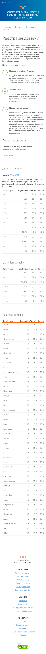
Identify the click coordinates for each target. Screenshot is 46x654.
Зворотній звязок (23, 625)
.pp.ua (5, 301)
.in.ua (5, 296)
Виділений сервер (23, 18)
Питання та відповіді (23, 611)
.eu (4, 223)
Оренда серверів (23, 583)
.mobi (5, 227)
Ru (6, 2)
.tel (4, 232)
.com (5, 194)
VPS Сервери (23, 580)
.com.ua (6, 277)
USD (12, 175)
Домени (11, 15)
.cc (4, 246)
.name (5, 218)
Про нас (23, 622)
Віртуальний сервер (29, 15)
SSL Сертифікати (23, 587)
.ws (4, 242)
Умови (23, 635)
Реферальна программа (23, 608)
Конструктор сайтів (17, 12)
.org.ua (6, 287)
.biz (4, 208)
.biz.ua (5, 291)
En (9, 2)
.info (5, 213)
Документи (23, 604)
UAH (17, 175)
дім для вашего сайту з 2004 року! (23, 7)
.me (4, 237)
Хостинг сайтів (23, 576)
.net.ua (5, 282)
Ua (3, 2)
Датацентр (23, 628)
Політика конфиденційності (23, 632)
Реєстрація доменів (23, 573)
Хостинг (34, 12)
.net (4, 199)
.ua (4, 273)
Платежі (23, 601)
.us (4, 251)
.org (4, 204)
